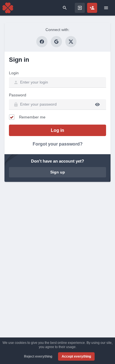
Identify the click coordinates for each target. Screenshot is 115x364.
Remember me (32, 117)
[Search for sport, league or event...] (64, 8)
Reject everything (38, 356)
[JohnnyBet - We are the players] (8, 8)
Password (17, 95)
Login (14, 73)
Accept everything (76, 356)
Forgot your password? (58, 144)
